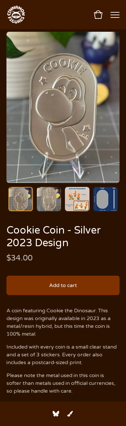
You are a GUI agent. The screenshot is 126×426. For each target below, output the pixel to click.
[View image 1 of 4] (20, 199)
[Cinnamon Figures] (16, 14)
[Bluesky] (56, 414)
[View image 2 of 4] (49, 199)
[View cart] (98, 14)
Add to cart (63, 285)
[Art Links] (70, 414)
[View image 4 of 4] (105, 199)
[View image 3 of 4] (77, 199)
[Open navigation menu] (115, 14)
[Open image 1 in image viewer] (63, 107)
